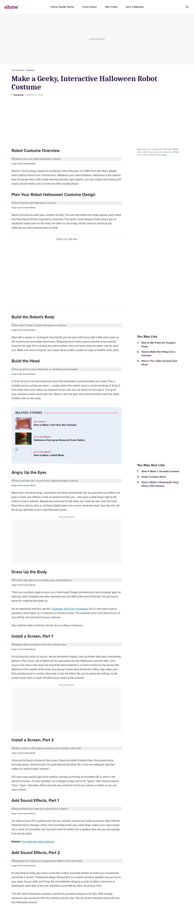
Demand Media (23, 163)
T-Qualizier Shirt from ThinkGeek (69, 609)
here (164, 154)
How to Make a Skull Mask (49, 455)
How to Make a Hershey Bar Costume (55, 424)
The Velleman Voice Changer (37, 841)
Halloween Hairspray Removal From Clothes (59, 440)
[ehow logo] (11, 7)
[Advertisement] (97, 122)
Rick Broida (18, 94)
